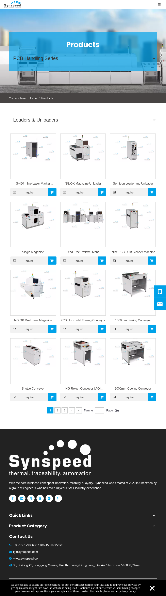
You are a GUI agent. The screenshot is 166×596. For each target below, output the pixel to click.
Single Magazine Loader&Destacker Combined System (33, 252)
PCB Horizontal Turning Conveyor (83, 320)
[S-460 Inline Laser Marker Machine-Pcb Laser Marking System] (33, 147)
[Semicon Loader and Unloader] (132, 147)
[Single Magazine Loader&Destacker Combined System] (33, 216)
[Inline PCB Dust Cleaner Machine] (132, 216)
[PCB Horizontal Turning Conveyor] (83, 284)
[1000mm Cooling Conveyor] (132, 352)
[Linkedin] (22, 498)
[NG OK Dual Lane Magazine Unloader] (33, 285)
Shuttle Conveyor (33, 388)
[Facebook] (12, 498)
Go (117, 410)
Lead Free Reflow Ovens (82, 252)
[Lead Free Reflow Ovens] (83, 216)
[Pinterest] (58, 498)
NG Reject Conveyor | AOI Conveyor (83, 389)
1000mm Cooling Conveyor (133, 388)
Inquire (29, 192)
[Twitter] (31, 498)
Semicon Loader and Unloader (133, 183)
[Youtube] (40, 498)
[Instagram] (49, 498)
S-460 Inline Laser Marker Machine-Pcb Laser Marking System (33, 184)
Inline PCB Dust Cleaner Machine (133, 252)
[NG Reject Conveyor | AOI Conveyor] (83, 352)
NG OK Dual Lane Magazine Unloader (33, 320)
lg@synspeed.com (25, 551)
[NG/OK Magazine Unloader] (83, 147)
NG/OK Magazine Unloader (83, 183)
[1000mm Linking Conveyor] (132, 284)
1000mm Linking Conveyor (133, 320)
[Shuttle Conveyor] (33, 352)
